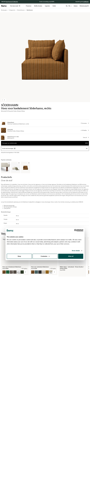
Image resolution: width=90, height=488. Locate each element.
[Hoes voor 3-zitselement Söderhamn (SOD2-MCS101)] (4, 272)
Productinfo (6, 177)
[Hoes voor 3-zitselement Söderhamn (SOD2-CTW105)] (11, 272)
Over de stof (6, 180)
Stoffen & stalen (38, 6)
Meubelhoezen (21, 10)
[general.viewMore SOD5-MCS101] (54, 272)
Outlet (54, 6)
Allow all (70, 256)
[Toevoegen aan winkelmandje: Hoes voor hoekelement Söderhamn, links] (29, 163)
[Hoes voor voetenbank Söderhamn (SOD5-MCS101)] (32, 272)
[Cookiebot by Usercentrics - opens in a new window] (75, 230)
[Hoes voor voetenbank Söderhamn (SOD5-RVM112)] (47, 272)
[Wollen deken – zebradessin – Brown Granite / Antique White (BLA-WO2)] (61, 273)
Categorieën (12, 10)
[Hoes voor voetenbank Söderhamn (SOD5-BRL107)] (36, 272)
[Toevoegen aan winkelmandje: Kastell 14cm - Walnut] (9, 163)
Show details (76, 250)
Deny (19, 256)
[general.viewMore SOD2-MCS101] (25, 272)
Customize (44, 256)
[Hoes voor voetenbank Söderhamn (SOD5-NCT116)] (40, 272)
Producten (28, 6)
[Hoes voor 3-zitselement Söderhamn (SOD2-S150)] (18, 272)
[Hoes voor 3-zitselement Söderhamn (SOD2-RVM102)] (7, 272)
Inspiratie (47, 6)
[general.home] (4, 6)
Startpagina (4, 10)
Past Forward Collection (12, 1)
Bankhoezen (30, 10)
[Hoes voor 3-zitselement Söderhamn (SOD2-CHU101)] (22, 272)
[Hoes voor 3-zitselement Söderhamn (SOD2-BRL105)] (15, 272)
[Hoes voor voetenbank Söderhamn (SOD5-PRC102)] (43, 272)
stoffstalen (86, 1)
